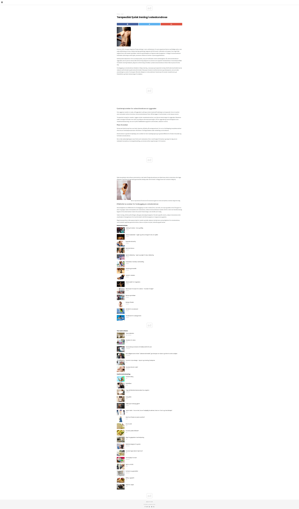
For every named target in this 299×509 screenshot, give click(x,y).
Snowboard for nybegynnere (133, 316)
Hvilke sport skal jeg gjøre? (133, 403)
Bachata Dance (130, 248)
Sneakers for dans (130, 340)
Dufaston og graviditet (132, 471)
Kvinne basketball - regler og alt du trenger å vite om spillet (142, 235)
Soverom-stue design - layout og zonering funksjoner (140, 360)
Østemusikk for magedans (133, 282)
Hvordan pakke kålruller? (132, 430)
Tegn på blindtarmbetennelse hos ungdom (137, 390)
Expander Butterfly (131, 241)
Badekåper (129, 383)
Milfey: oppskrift (130, 478)
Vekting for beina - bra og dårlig (134, 228)
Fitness (118, 14)
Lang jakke (128, 397)
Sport (122, 14)
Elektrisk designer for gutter (133, 444)
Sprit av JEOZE (129, 464)
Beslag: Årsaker (130, 302)
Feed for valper (130, 484)
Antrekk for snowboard (132, 309)
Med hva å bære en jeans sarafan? (135, 417)
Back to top (149, 501)
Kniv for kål (129, 424)
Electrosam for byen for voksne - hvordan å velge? (139, 289)
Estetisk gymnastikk (131, 268)
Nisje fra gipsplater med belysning (135, 437)
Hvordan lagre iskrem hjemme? (134, 451)
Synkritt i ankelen (130, 275)
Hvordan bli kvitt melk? (132, 367)
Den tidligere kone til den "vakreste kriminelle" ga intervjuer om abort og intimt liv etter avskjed (151, 353)
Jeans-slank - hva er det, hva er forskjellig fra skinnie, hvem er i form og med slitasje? (149, 410)
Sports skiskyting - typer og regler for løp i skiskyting (140, 255)
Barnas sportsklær (130, 295)
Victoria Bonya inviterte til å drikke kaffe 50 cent (139, 347)
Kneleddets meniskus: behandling (135, 262)
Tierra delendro (130, 333)
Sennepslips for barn (131, 457)
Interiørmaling (129, 376)
